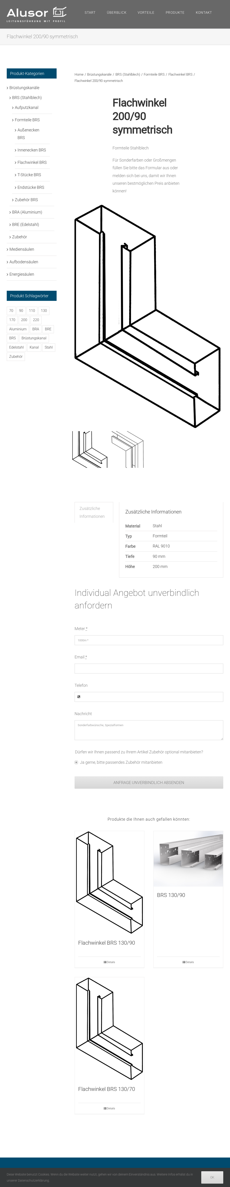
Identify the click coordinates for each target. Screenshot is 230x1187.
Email (81, 657)
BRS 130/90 (171, 895)
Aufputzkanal (26, 107)
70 (11, 311)
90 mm (159, 556)
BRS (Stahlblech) (27, 97)
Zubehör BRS (26, 199)
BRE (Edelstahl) (25, 224)
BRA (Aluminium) (27, 212)
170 (12, 320)
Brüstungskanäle (24, 87)
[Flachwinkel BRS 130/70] (109, 1029)
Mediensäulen (21, 249)
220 (36, 320)
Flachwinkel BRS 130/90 (106, 943)
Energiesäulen (21, 274)
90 (21, 311)
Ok (212, 1177)
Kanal (34, 347)
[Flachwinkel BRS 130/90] (109, 882)
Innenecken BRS (32, 150)
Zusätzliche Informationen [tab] (92, 512)
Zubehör (19, 236)
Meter (81, 628)
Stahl (157, 525)
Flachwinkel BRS (32, 162)
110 (32, 311)
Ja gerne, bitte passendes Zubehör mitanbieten (121, 762)
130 (44, 311)
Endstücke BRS (31, 187)
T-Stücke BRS (29, 174)
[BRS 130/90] (188, 859)
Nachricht (83, 713)
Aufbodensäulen (23, 261)
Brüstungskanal (34, 338)
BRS (12, 338)
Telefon (81, 685)
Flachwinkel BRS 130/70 (106, 1089)
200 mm (160, 566)
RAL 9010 (161, 546)
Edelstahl (16, 347)
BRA (35, 329)
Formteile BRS (27, 119)
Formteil (160, 536)
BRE (48, 329)
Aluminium (18, 329)
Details (111, 962)
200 (24, 320)
